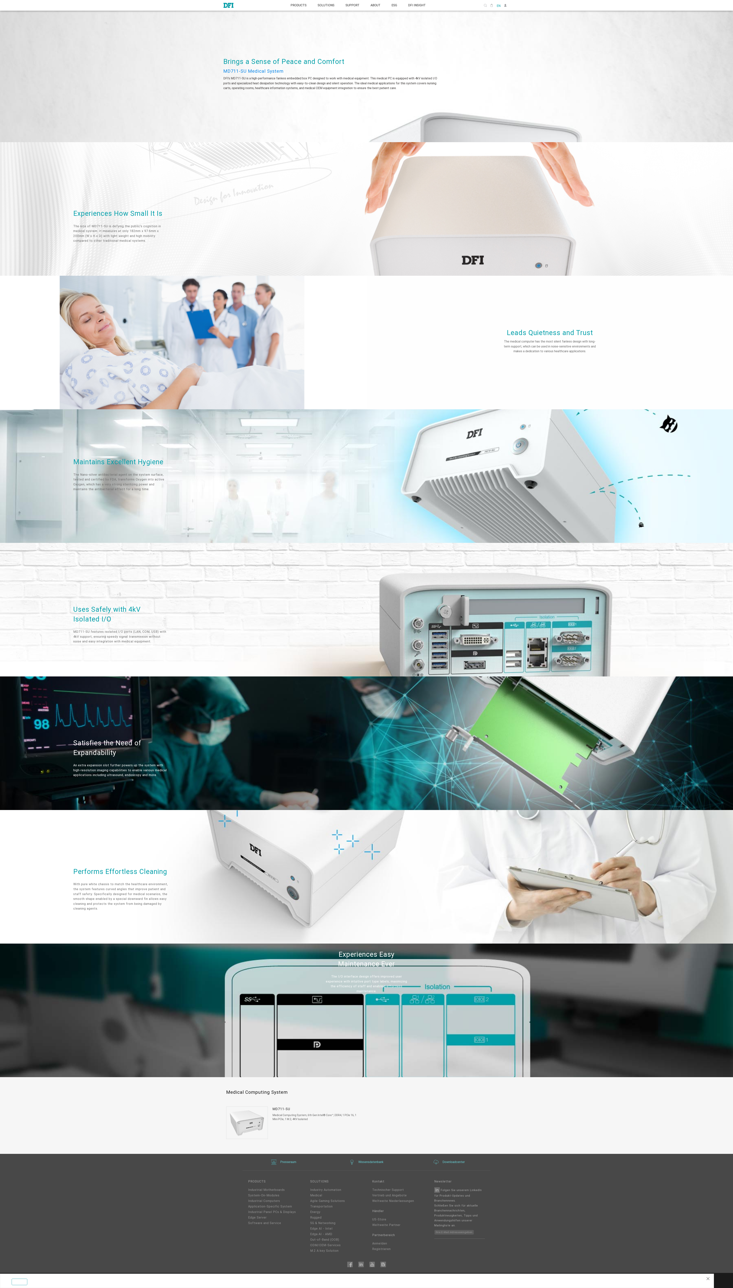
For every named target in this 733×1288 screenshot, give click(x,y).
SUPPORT (352, 5)
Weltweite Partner (386, 1225)
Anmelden (379, 1243)
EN (498, 5)
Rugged (316, 1217)
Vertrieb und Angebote (389, 1195)
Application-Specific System (270, 1206)
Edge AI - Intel (321, 1228)
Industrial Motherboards (266, 1190)
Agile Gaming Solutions (327, 1201)
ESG (396, 5)
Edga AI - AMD (321, 1234)
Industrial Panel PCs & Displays (272, 1212)
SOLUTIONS (324, 5)
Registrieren (381, 1249)
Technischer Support (388, 1190)
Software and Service (264, 1223)
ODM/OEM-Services (325, 1245)
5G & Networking (323, 1223)
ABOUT (376, 5)
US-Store (379, 1219)
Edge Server (257, 1217)
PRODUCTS (296, 5)
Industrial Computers (264, 1201)
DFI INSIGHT (420, 5)
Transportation (321, 1206)
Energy (315, 1212)
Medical (316, 1195)
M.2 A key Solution (324, 1251)
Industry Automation (325, 1190)
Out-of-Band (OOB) (324, 1239)
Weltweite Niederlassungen (393, 1201)
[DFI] (228, 5)
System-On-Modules (263, 1195)
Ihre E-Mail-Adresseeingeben (454, 1232)
